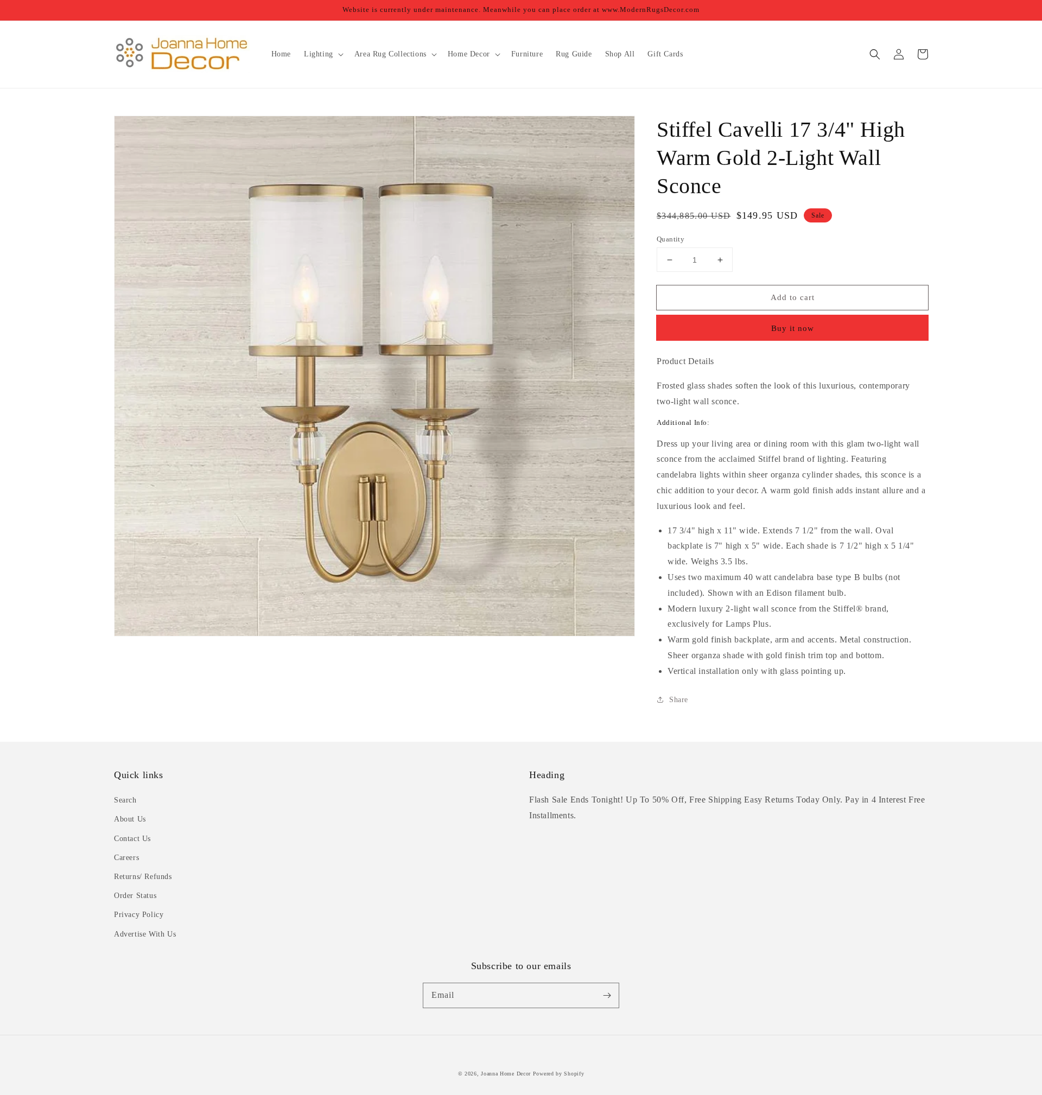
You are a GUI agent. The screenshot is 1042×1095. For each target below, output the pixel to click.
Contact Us (132, 839)
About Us (130, 819)
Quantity (670, 239)
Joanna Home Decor (506, 1074)
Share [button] (678, 700)
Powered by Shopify (558, 1074)
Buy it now (792, 328)
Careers (126, 858)
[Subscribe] (607, 995)
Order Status (135, 896)
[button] (875, 54)
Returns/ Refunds (143, 877)
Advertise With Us (145, 934)
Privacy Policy (138, 915)
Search (125, 800)
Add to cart (793, 297)
